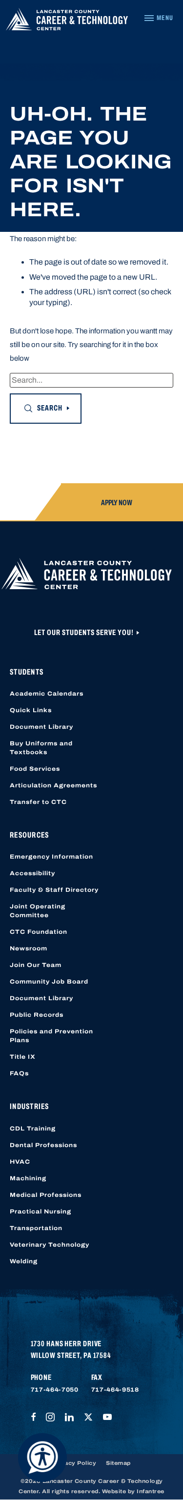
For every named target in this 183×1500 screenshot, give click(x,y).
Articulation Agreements (53, 785)
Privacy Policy (74, 1463)
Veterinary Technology (49, 1244)
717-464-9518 (115, 1389)
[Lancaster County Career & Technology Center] (67, 21)
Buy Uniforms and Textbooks (41, 748)
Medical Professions (45, 1195)
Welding (24, 1261)
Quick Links (31, 710)
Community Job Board (49, 981)
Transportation (36, 1228)
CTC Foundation (38, 931)
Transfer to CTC (38, 802)
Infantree (150, 1491)
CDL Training (33, 1128)
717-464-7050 (55, 1389)
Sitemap (118, 1463)
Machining (28, 1178)
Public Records (36, 1014)
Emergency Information (51, 856)
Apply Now (116, 502)
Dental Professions (43, 1145)
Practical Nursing (40, 1211)
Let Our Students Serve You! (84, 632)
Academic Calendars (46, 693)
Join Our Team (35, 965)
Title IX (23, 1056)
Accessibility (32, 873)
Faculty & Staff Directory (54, 889)
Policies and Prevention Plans (51, 1036)
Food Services (35, 768)
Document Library (41, 726)
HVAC (20, 1161)
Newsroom (28, 948)
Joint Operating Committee (37, 911)
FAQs (19, 1073)
